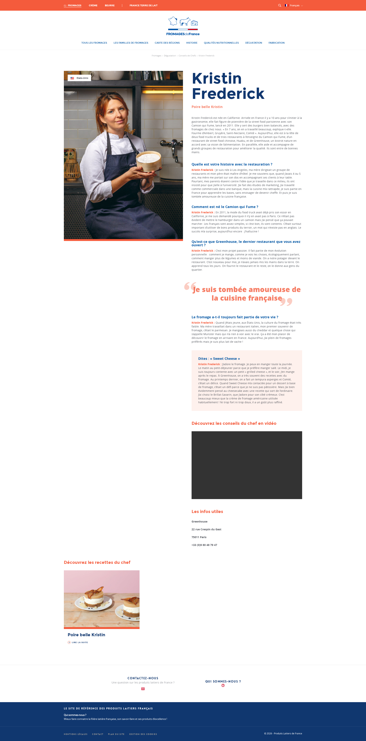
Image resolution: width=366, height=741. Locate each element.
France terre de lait (143, 5)
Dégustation (253, 43)
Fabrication (277, 43)
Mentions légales (75, 734)
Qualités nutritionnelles (221, 43)
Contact (98, 734)
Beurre (110, 5)
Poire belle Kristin (86, 635)
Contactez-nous (143, 678)
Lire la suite (79, 642)
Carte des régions (167, 43)
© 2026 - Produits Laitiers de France (283, 733)
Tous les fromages (94, 43)
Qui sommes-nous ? (223, 681)
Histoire (191, 43)
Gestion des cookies (143, 734)
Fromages (74, 5)
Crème (93, 5)
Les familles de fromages (131, 43)
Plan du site (116, 734)
